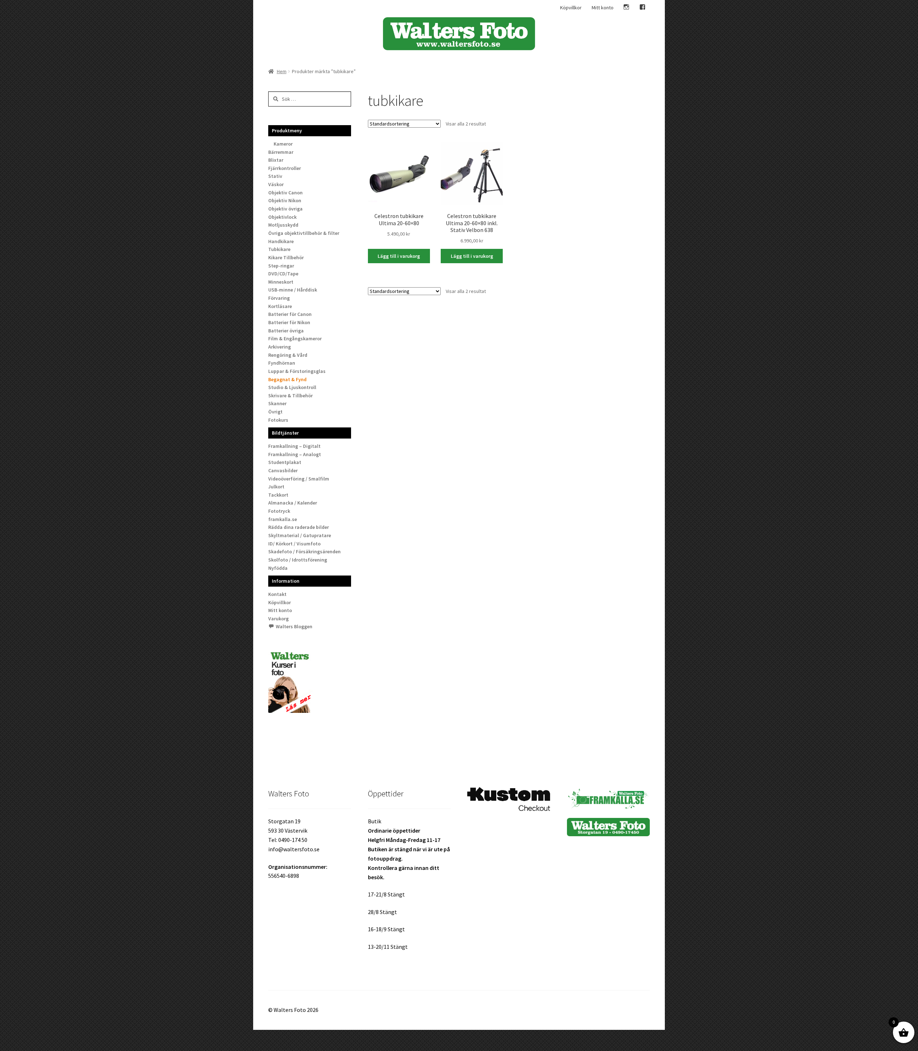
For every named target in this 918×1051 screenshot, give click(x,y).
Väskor (276, 184)
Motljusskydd (283, 225)
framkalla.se (282, 519)
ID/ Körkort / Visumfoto (294, 543)
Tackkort (278, 495)
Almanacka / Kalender (292, 503)
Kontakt (277, 594)
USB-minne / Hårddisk (292, 290)
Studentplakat (284, 462)
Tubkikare (279, 249)
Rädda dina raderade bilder (298, 527)
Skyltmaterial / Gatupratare (299, 535)
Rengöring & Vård (287, 355)
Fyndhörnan (281, 363)
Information (285, 581)
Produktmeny (287, 130)
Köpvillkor (571, 7)
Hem (282, 71)
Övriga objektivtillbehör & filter (303, 233)
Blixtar (275, 160)
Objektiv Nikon (284, 200)
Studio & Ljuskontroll (292, 387)
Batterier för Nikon (289, 322)
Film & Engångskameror (295, 338)
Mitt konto (603, 7)
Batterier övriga (286, 330)
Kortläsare (280, 306)
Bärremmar (280, 152)
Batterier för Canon (290, 314)
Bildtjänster (285, 433)
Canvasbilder (283, 470)
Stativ (275, 176)
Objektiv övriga (285, 208)
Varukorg (278, 618)
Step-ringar (281, 265)
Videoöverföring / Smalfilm (298, 478)
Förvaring (279, 298)
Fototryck (279, 511)
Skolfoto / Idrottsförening (297, 560)
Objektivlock (282, 217)
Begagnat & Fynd (287, 379)
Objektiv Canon (285, 192)
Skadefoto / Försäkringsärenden (304, 551)
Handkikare (281, 241)
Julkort (276, 486)
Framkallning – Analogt (294, 454)
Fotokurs (278, 420)
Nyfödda (278, 568)
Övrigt (275, 411)
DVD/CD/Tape (283, 273)
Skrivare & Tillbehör (290, 395)
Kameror (283, 144)
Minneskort (280, 282)
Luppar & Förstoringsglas (297, 371)
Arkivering (279, 347)
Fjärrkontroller (284, 168)
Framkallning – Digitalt (294, 446)
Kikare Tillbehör (286, 257)
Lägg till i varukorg (399, 256)
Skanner (277, 403)
